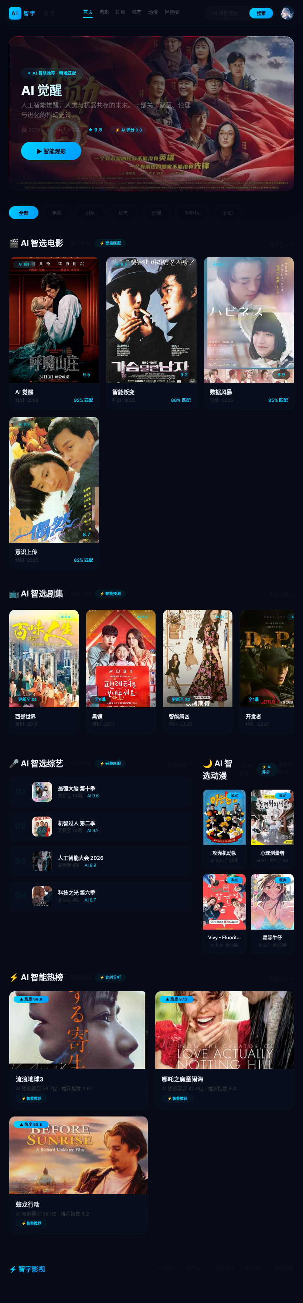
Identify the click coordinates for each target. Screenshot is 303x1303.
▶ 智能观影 (51, 151)
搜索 (261, 13)
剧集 (120, 12)
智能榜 (171, 12)
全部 (23, 213)
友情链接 (284, 1267)
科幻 (228, 213)
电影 (104, 12)
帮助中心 (255, 1267)
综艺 (137, 12)
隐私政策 (225, 1267)
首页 (88, 12)
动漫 (153, 12)
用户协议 (195, 1267)
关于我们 (166, 1267)
